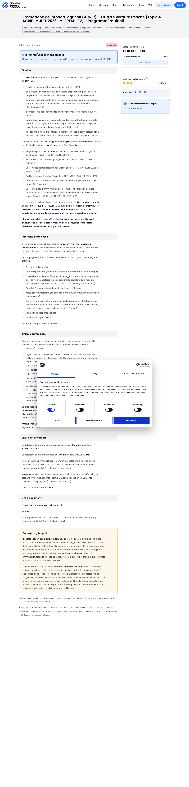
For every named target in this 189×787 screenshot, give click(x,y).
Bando (25, 511)
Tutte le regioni (45, 31)
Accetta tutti (131, 420)
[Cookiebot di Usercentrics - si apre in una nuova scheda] (138, 365)
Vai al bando (145, 62)
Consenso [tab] (56, 374)
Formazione (129, 5)
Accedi (180, 5)
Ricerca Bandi (164, 5)
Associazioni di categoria (115, 27)
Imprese (146, 27)
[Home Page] (14, 5)
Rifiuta (58, 420)
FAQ (150, 5)
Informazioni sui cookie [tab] (133, 373)
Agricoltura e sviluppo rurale (36, 27)
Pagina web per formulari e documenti (42, 505)
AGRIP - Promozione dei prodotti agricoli (72, 31)
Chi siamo (104, 5)
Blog (141, 5)
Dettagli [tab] (94, 373)
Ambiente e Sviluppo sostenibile (65, 27)
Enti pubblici (134, 27)
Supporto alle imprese (91, 27)
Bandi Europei (29, 31)
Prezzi (116, 5)
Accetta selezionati (94, 420)
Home (92, 5)
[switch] (80, 410)
